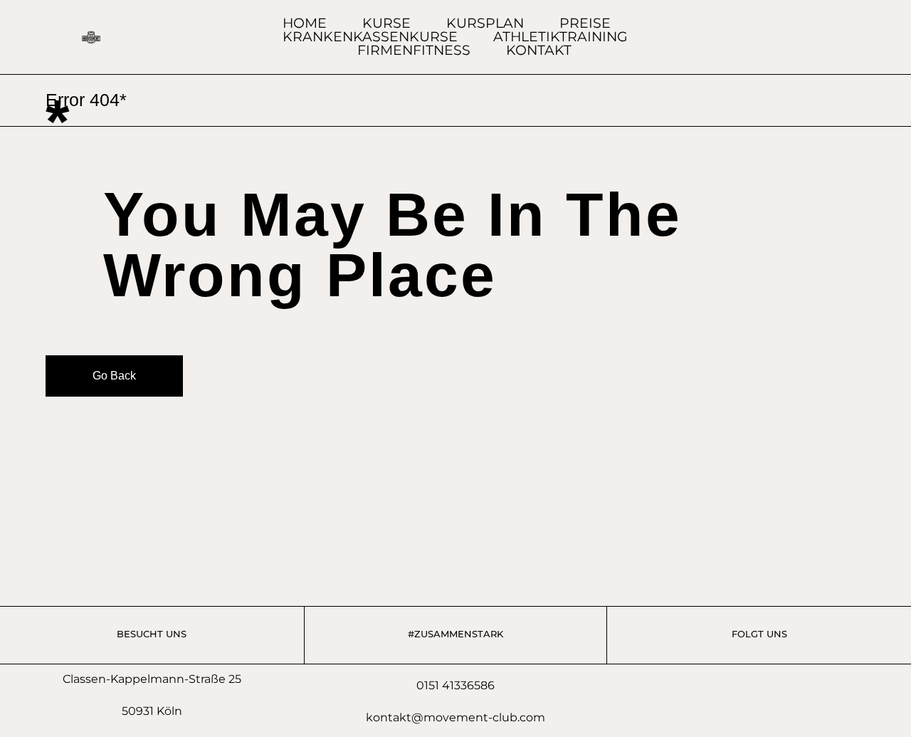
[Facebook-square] (832, 37)
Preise (585, 23)
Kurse (386, 23)
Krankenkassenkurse (370, 36)
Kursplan (485, 23)
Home (305, 23)
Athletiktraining (560, 36)
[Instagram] (859, 37)
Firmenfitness (413, 50)
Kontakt (539, 50)
